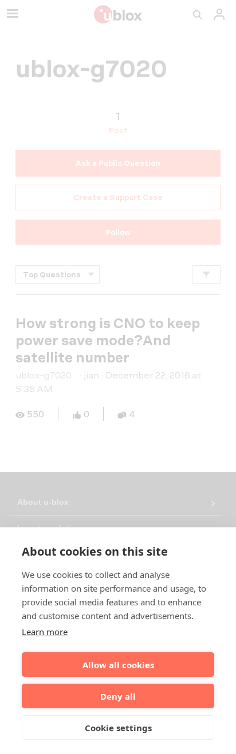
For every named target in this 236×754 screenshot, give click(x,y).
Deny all (118, 696)
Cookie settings (118, 727)
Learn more (45, 631)
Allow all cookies (118, 665)
